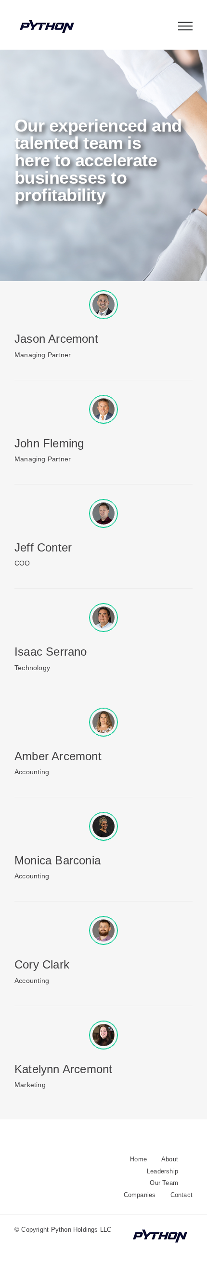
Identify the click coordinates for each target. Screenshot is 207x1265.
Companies (140, 1194)
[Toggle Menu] (185, 26)
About (169, 1159)
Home (138, 1159)
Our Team (164, 1182)
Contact (181, 1194)
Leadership (162, 1171)
